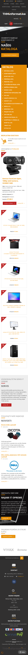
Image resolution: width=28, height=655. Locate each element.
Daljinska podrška (7, 536)
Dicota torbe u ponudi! (8, 425)
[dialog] (2, 652)
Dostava (24, 6)
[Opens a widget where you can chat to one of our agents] (22, 652)
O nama (12, 3)
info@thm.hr (19, 1)
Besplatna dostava (10, 135)
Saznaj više (11, 143)
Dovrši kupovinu (18, 23)
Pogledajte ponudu (10, 55)
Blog (17, 3)
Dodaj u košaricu (8, 203)
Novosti (22, 3)
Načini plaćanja (6, 6)
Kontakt (14, 9)
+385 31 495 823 (9, 1)
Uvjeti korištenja (16, 6)
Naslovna (6, 3)
